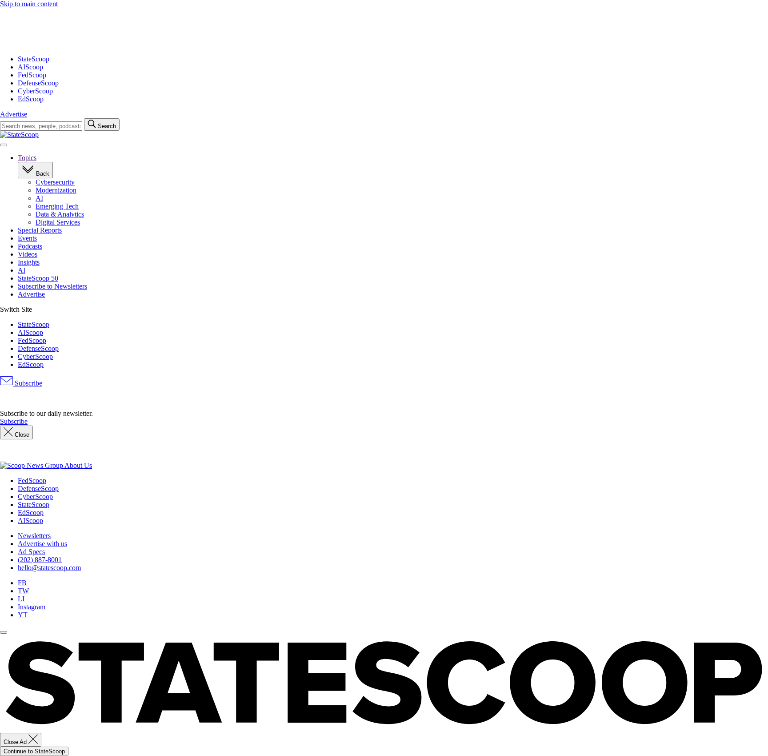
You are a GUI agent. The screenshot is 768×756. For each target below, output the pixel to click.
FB (22, 583)
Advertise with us (42, 543)
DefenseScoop (38, 83)
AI (39, 198)
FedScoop (32, 75)
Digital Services (58, 222)
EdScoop (31, 99)
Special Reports (40, 230)
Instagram (31, 607)
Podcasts (30, 246)
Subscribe (27, 383)
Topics (27, 157)
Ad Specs (31, 551)
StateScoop (33, 59)
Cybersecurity (55, 182)
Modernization (56, 190)
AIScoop (30, 67)
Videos (27, 254)
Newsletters (34, 535)
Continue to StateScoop (34, 751)
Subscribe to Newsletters (52, 286)
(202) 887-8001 (40, 559)
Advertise (13, 114)
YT (23, 615)
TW (23, 591)
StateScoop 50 (38, 278)
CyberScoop (35, 91)
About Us (78, 465)
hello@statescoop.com (49, 567)
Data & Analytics (60, 214)
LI (21, 599)
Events (27, 238)
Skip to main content (29, 4)
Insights (29, 262)
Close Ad (16, 742)
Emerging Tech (57, 206)
